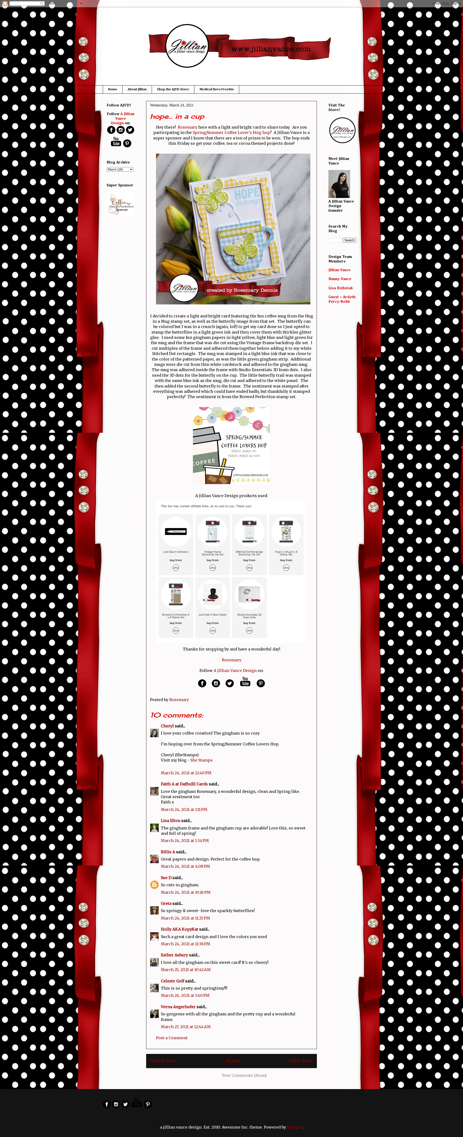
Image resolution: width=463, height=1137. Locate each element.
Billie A (168, 851)
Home (112, 89)
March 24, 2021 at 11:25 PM (185, 918)
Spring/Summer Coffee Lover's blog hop (231, 132)
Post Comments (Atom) (244, 1075)
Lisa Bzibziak (340, 288)
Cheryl (167, 725)
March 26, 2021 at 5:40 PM (185, 995)
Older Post (301, 1061)
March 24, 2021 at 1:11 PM (184, 809)
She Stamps (201, 760)
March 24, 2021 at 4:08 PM (185, 866)
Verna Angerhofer (178, 1006)
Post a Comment (172, 1037)
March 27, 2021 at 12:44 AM (186, 1026)
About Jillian (137, 89)
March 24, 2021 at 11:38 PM (185, 943)
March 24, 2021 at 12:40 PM (186, 772)
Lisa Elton (170, 820)
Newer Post (163, 1061)
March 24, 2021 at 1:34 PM (185, 840)
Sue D (166, 877)
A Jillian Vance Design (235, 670)
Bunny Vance (339, 279)
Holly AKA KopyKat (179, 929)
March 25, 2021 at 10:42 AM (186, 969)
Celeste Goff (172, 981)
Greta (166, 903)
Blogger (294, 1127)
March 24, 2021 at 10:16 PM (186, 892)
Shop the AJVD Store (173, 89)
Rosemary (187, 127)
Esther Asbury (174, 955)
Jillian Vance (339, 270)
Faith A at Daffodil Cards (184, 784)
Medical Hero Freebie (216, 89)
